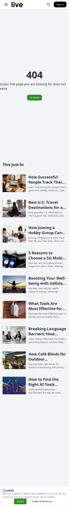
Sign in (60, 4)
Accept (20, 501)
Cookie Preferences (42, 501)
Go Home (34, 97)
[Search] (48, 4)
